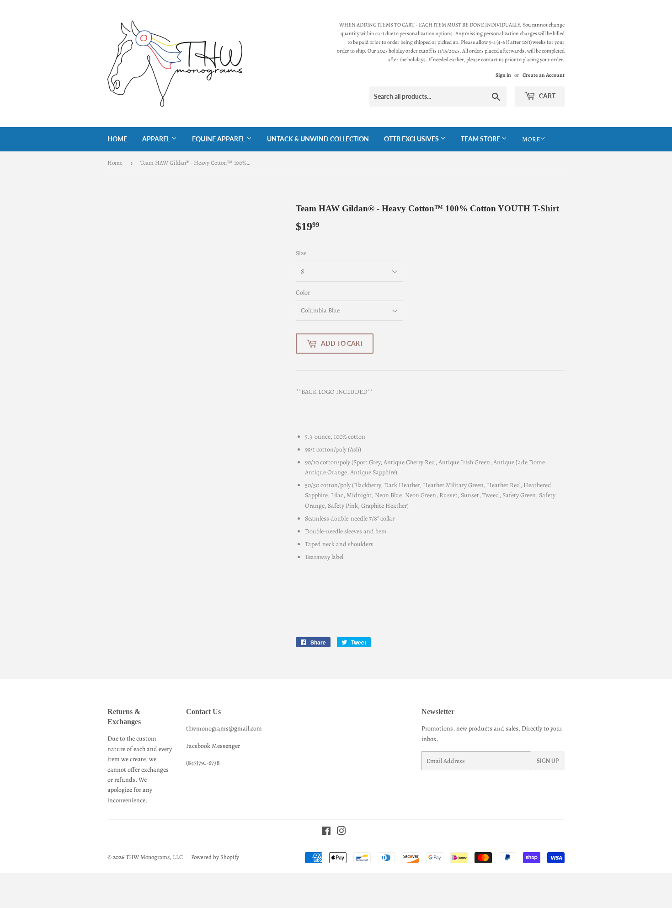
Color (303, 292)
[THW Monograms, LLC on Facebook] (326, 832)
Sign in (503, 75)
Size (301, 253)
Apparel (156, 139)
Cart (546, 96)
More (531, 139)
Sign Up (548, 761)
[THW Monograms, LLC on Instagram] (341, 832)
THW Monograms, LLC (154, 857)
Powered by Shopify (215, 857)
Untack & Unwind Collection (318, 139)
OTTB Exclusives (412, 139)
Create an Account (544, 75)
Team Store (481, 139)
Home (117, 139)
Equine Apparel (219, 139)
